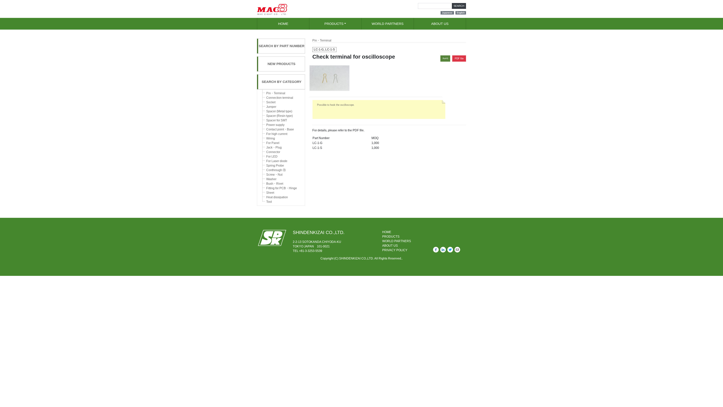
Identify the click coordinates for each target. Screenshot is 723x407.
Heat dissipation (277, 197)
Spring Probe (275, 165)
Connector (273, 152)
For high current (276, 133)
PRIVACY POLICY (394, 250)
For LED (272, 156)
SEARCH (459, 5)
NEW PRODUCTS (281, 64)
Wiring (270, 138)
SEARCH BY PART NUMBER (281, 46)
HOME (283, 24)
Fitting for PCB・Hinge (281, 188)
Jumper (271, 106)
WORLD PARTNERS (387, 24)
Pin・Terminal (275, 93)
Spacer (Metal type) (279, 111)
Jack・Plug (274, 147)
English (461, 12)
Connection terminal (279, 97)
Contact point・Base (280, 129)
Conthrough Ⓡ (276, 170)
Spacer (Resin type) (279, 115)
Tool (269, 201)
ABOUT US (439, 24)
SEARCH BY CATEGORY (281, 82)
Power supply (275, 124)
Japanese (447, 12)
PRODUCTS (333, 24)
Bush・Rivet (274, 183)
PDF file (459, 58)
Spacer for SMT (276, 120)
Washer (271, 179)
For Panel (272, 143)
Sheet (270, 192)
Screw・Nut (274, 174)
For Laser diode (276, 161)
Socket (270, 102)
